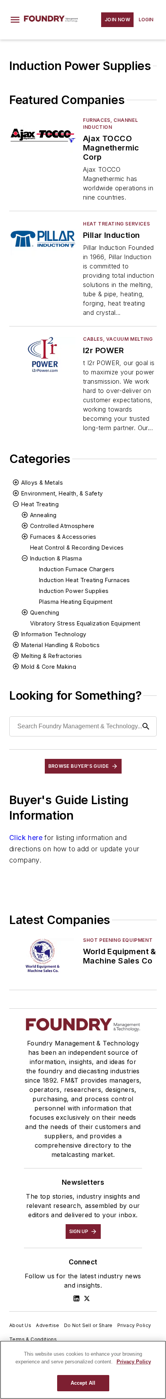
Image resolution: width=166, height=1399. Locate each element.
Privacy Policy (134, 1325)
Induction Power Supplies (74, 591)
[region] (83, 1370)
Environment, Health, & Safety (62, 493)
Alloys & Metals (42, 482)
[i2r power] (43, 354)
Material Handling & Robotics (60, 645)
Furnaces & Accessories (63, 536)
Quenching (44, 612)
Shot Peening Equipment (117, 940)
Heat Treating (40, 504)
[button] (15, 20)
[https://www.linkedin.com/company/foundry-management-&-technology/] (76, 1298)
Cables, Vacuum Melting (117, 339)
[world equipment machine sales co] (43, 955)
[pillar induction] (43, 239)
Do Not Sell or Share (88, 1325)
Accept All (83, 1383)
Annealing (43, 515)
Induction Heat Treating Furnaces (84, 580)
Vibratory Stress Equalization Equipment (85, 623)
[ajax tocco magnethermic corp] (43, 135)
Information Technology (53, 634)
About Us (20, 1325)
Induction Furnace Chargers (76, 569)
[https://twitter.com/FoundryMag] (87, 1298)
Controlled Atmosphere (62, 526)
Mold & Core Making (48, 666)
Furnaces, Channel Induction (110, 123)
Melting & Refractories (51, 656)
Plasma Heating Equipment (76, 601)
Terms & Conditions (33, 1339)
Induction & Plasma (56, 558)
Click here (25, 838)
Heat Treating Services (116, 224)
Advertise (47, 1325)
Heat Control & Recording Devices (77, 547)
